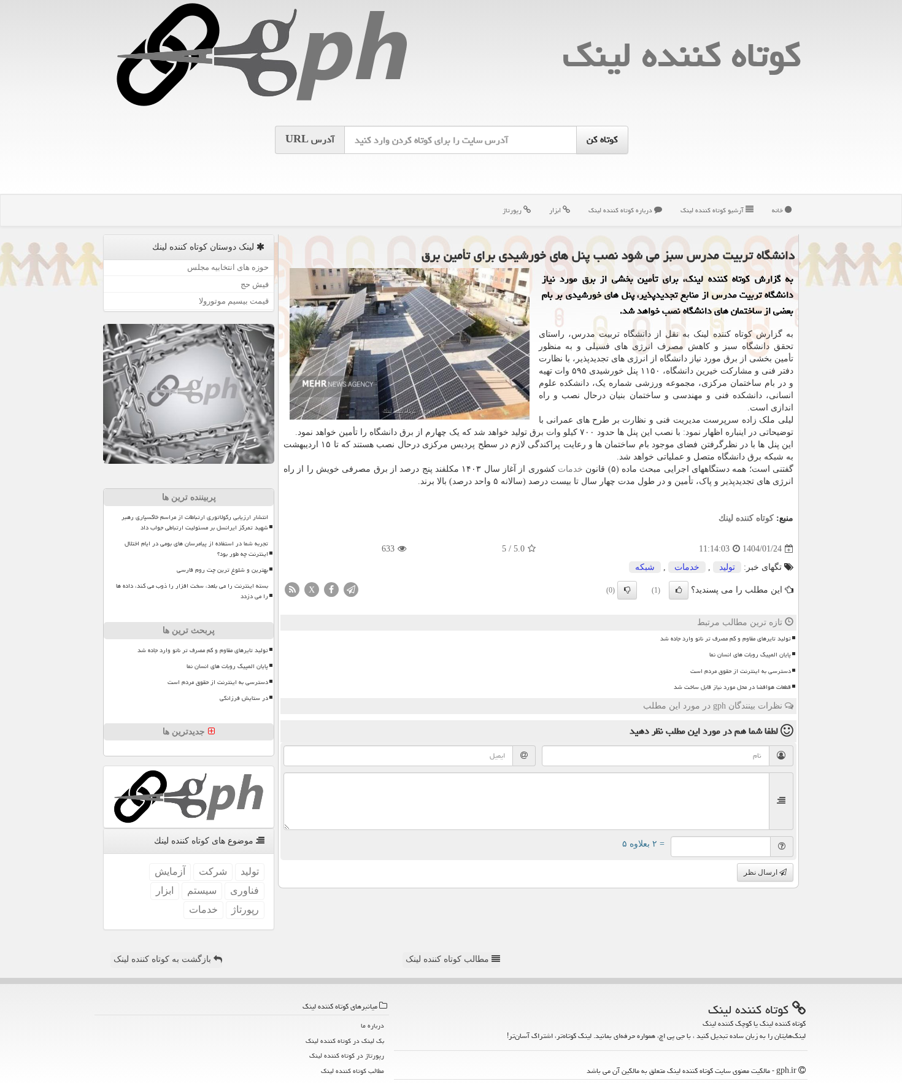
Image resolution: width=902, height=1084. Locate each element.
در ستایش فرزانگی (244, 698)
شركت (213, 871)
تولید (727, 567)
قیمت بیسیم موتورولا (234, 301)
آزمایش (170, 871)
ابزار (556, 210)
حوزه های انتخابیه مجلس (228, 267)
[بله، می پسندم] (678, 590)
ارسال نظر (761, 872)
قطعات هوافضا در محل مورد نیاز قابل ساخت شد (732, 687)
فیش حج (255, 284)
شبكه (645, 567)
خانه (778, 210)
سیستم (202, 890)
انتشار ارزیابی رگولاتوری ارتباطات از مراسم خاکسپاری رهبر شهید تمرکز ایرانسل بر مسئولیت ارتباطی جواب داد (194, 522)
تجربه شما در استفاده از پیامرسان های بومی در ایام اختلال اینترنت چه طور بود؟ (196, 548)
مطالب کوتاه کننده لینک (448, 959)
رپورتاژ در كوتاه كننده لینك (346, 1055)
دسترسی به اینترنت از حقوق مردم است (740, 671)
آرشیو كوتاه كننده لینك (713, 210)
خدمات (570, 469)
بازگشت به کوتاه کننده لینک (164, 959)
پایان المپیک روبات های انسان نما (750, 654)
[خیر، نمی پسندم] (627, 590)
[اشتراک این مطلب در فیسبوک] (331, 589)
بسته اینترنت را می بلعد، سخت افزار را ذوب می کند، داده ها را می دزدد (192, 591)
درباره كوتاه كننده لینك (621, 210)
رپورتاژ (513, 210)
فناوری (244, 890)
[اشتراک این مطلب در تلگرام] (351, 589)
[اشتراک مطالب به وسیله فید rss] (292, 589)
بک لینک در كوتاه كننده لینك (345, 1040)
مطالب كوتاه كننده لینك (352, 1070)
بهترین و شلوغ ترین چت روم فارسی (222, 570)
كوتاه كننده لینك (682, 55)
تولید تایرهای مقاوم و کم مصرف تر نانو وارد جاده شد (725, 638)
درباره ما (372, 1025)
